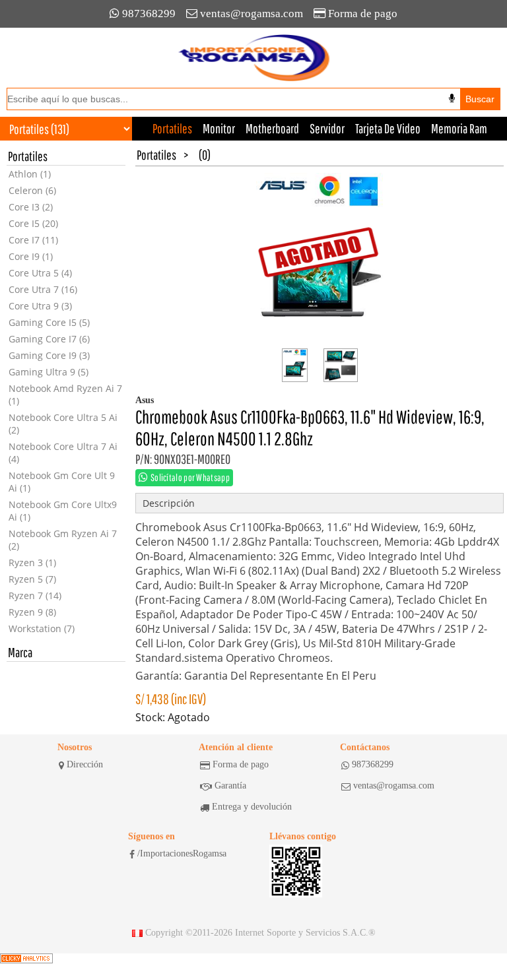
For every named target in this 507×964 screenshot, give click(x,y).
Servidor (327, 128)
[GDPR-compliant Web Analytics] (26, 958)
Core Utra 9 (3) (40, 306)
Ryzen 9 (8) (32, 612)
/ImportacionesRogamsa (181, 853)
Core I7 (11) (33, 240)
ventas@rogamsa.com (251, 13)
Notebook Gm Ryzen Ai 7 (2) (63, 539)
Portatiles (172, 128)
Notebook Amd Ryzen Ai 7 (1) (65, 394)
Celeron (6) (32, 190)
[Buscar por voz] (452, 98)
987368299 (149, 13)
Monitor (219, 128)
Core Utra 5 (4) (40, 273)
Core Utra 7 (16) (43, 289)
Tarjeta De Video (388, 128)
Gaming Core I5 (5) (49, 322)
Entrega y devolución (252, 807)
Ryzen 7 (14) (35, 595)
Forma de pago (362, 13)
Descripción (169, 503)
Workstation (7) (42, 628)
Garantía (230, 785)
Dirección (85, 764)
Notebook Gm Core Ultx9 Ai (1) (63, 510)
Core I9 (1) (31, 256)
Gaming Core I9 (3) (49, 355)
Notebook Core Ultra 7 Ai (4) (63, 452)
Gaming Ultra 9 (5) (48, 372)
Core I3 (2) (31, 207)
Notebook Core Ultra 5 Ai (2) (63, 423)
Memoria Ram (459, 128)
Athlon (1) (30, 174)
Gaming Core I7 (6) (49, 339)
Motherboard (272, 128)
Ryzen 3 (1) (32, 562)
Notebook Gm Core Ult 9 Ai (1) (62, 481)
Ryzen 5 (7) (32, 579)
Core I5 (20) (33, 223)
